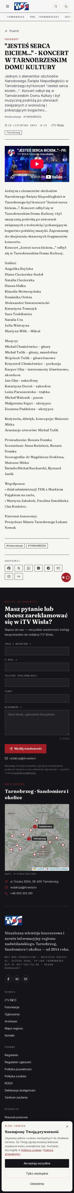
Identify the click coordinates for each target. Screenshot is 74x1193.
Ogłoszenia (12, 1014)
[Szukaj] (56, 6)
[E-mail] (25, 979)
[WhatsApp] (28, 568)
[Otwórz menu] (7, 6)
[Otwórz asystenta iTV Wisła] (66, 577)
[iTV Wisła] (13, 920)
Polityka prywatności (18, 1069)
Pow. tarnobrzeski (44, 16)
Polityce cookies (31, 1150)
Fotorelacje (12, 1007)
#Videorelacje (13, 116)
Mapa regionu (14, 1028)
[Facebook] (9, 568)
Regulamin (11, 1055)
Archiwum (11, 1021)
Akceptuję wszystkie (37, 1163)
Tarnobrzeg (15, 16)
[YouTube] (17, 979)
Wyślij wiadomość (28, 748)
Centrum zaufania (16, 1097)
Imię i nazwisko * (18, 643)
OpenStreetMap (58, 868)
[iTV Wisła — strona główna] (21, 6)
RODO (9, 1083)
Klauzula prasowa (16, 1117)
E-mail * (11, 659)
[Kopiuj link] (19, 576)
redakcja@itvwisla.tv (22, 758)
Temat (8, 691)
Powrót (14, 31)
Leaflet (40, 868)
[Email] (58, 568)
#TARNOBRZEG (32, 116)
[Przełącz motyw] (66, 6)
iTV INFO (10, 1000)
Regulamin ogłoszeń (18, 1062)
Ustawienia (37, 1183)
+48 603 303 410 (21, 893)
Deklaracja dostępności (20, 1090)
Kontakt (9, 1035)
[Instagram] (9, 576)
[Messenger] (38, 568)
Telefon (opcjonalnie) (21, 675)
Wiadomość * (13, 707)
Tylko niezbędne (37, 1173)
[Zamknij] (67, 1126)
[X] (19, 568)
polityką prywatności (24, 773)
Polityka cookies (15, 1076)
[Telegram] (48, 568)
